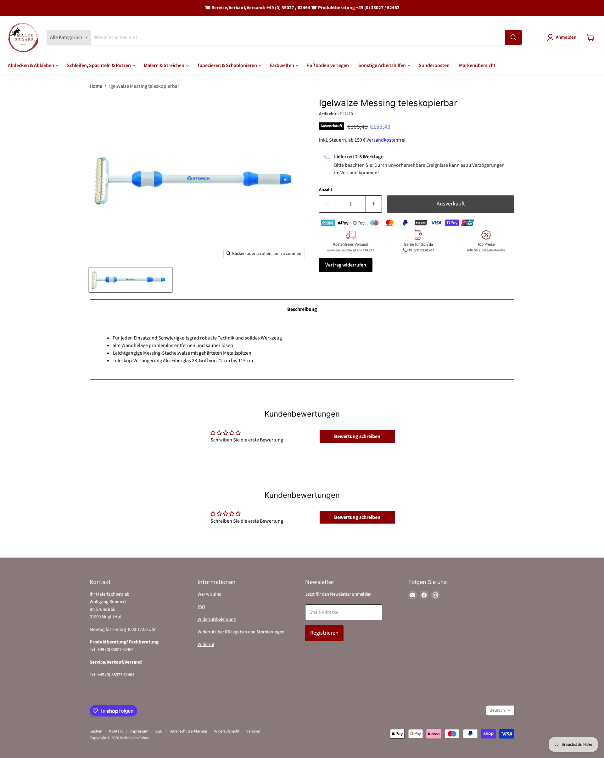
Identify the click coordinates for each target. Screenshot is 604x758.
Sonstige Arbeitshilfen (382, 65)
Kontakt (116, 731)
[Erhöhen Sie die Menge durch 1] (374, 204)
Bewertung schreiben (357, 436)
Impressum (139, 731)
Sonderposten (434, 65)
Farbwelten (282, 65)
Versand (253, 731)
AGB (159, 731)
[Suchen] (513, 37)
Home (96, 86)
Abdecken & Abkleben (31, 65)
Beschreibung (302, 309)
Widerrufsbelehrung (217, 619)
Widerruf (206, 644)
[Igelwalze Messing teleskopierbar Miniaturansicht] (130, 279)
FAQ (201, 607)
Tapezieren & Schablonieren (227, 65)
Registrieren (324, 633)
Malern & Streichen (164, 65)
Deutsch (497, 710)
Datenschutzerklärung (188, 731)
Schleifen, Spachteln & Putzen (99, 65)
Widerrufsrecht (226, 731)
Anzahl (325, 189)
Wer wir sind (209, 594)
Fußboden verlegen (328, 65)
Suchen (96, 731)
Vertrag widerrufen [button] (345, 264)
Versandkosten (382, 140)
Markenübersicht (477, 65)
